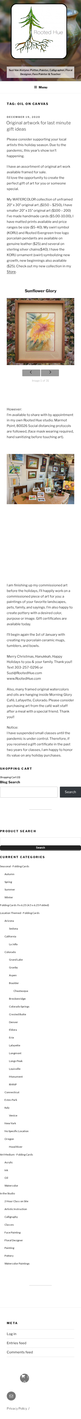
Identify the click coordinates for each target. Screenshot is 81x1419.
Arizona (9, 920)
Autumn (9, 874)
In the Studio (7, 1193)
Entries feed (16, 1343)
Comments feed (20, 1352)
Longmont (15, 1053)
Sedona (13, 928)
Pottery (9, 1255)
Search (70, 792)
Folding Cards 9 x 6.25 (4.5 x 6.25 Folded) (24, 905)
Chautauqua (21, 991)
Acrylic (8, 1162)
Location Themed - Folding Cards (20, 913)
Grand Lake (16, 959)
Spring (8, 882)
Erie (11, 1037)
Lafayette (14, 1045)
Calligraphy (11, 1216)
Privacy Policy (17, 1408)
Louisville (14, 1068)
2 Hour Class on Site (16, 1201)
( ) (24, 1378)
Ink (6, 1170)
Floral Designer (13, 1240)
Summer (9, 889)
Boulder (14, 983)
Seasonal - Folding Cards (14, 866)
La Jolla (13, 944)
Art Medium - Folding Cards (16, 1154)
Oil (6, 1177)
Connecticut (11, 1092)
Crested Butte (17, 1014)
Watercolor (11, 1185)
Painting (9, 1248)
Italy (6, 1107)
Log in (11, 1334)
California (10, 936)
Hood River (15, 1146)
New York (10, 1123)
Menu (43, 87)
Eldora (13, 1029)
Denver (13, 1022)
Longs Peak (15, 1061)
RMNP (13, 1084)
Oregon (9, 1139)
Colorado (10, 952)
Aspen (13, 975)
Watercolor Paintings (17, 1263)
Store (11, 272)
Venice (13, 1115)
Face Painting (12, 1232)
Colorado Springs (19, 1006)
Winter (8, 897)
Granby (13, 967)
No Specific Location (16, 1131)
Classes (9, 1224)
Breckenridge (17, 998)
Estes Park (10, 1099)
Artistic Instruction (15, 1209)
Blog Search (10, 782)
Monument (16, 1076)
